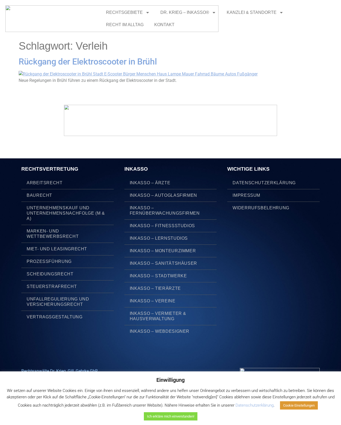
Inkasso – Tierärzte (155, 288)
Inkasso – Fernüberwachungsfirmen (165, 210)
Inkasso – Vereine (153, 301)
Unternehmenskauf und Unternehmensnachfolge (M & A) (66, 213)
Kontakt (164, 24)
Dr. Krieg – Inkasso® (184, 12)
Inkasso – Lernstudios (159, 238)
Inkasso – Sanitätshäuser (163, 263)
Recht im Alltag (125, 24)
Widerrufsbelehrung (261, 208)
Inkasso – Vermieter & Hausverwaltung (158, 316)
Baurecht (39, 195)
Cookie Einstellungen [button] (299, 405)
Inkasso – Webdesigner (159, 331)
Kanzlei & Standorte (252, 12)
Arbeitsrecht (45, 183)
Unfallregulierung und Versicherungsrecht (58, 302)
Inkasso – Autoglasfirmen (163, 195)
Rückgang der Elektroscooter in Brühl (88, 62)
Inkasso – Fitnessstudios (162, 225)
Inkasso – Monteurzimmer (163, 250)
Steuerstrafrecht (52, 286)
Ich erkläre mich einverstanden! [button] (170, 416)
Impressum (246, 195)
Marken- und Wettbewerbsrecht (53, 234)
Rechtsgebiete (124, 12)
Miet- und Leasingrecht (57, 249)
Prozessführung (49, 261)
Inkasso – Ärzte (150, 183)
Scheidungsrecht (50, 274)
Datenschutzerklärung (264, 183)
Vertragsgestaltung (55, 317)
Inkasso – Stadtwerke (158, 276)
